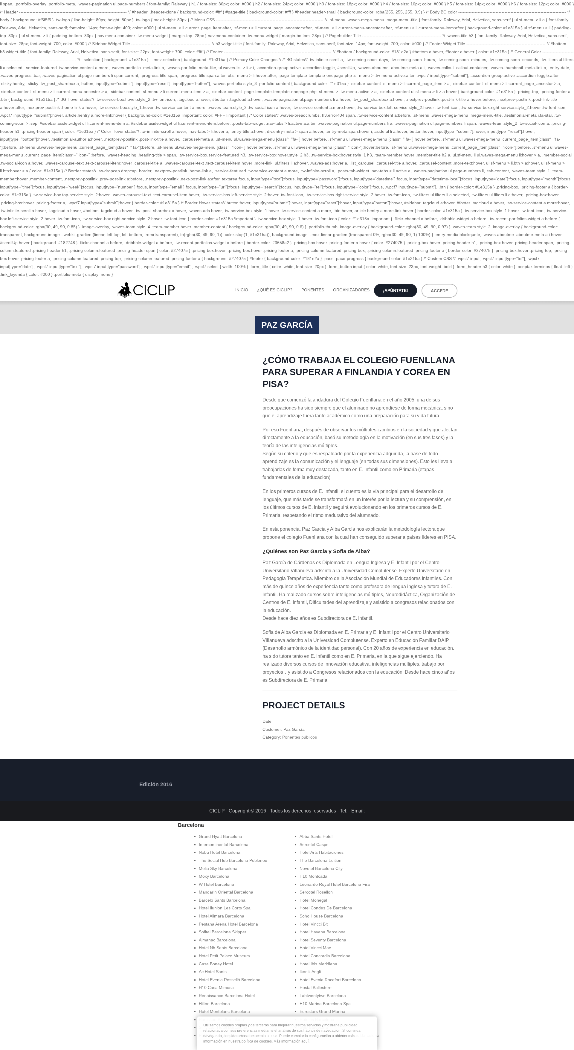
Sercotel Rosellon (316, 892)
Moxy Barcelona (214, 876)
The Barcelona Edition (320, 860)
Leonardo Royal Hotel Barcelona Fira (335, 884)
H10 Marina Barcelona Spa (325, 1003)
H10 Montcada (313, 876)
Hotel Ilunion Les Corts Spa (225, 908)
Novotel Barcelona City (321, 868)
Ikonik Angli (310, 971)
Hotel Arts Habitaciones (322, 852)
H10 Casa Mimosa (216, 987)
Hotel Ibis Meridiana (318, 963)
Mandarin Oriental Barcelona (226, 892)
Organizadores (351, 290)
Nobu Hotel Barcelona (219, 852)
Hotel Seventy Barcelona (323, 940)
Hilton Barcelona (214, 1003)
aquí (305, 1041)
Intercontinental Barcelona (223, 844)
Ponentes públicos (299, 737)
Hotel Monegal (313, 900)
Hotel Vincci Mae (315, 947)
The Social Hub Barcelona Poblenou (233, 860)
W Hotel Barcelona (216, 884)
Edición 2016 (155, 784)
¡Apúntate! (395, 290)
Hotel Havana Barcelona (323, 931)
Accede (439, 291)
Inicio (241, 290)
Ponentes (312, 290)
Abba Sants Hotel (316, 836)
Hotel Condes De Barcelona (326, 908)
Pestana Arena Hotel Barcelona (228, 924)
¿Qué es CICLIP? (274, 290)
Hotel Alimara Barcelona (221, 916)
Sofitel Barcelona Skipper (222, 931)
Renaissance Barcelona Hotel (227, 995)
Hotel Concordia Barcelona (325, 955)
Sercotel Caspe (314, 844)
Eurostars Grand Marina (322, 1011)
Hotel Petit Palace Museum (224, 955)
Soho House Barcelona (321, 916)
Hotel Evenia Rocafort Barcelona (330, 979)
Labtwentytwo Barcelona (323, 995)
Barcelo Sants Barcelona (222, 900)
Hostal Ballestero (316, 987)
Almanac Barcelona (217, 940)
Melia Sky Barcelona (218, 868)
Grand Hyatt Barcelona (220, 836)
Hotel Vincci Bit (314, 924)
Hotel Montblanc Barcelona (224, 1011)
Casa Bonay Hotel (216, 963)
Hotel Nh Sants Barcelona (223, 947)
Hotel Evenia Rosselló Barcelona (229, 979)
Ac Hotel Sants (213, 971)
